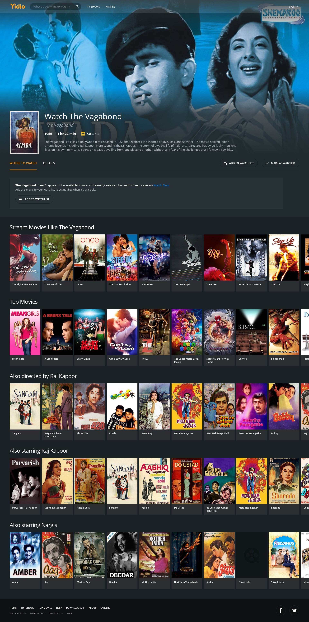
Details (49, 163)
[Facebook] (281, 610)
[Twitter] (294, 610)
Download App (75, 607)
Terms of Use (56, 613)
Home (13, 607)
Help (59, 607)
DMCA (69, 613)
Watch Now (161, 185)
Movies (110, 6)
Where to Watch (23, 163)
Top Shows (27, 607)
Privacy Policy (37, 613)
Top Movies (45, 607)
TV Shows (93, 6)
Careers (105, 607)
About (92, 607)
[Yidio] (18, 7)
